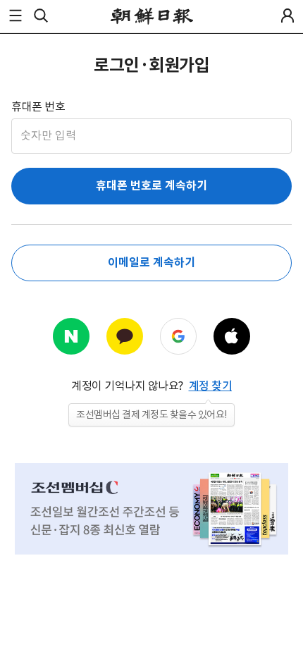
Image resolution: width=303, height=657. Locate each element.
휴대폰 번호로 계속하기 (151, 185)
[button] (15, 15)
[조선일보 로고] (152, 16)
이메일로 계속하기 (151, 262)
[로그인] (287, 15)
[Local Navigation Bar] (15, 15)
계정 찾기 (211, 386)
